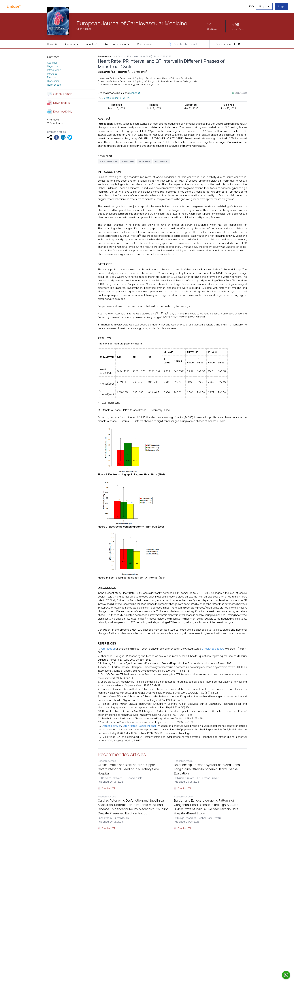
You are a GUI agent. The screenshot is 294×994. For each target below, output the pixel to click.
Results (51, 77)
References (54, 84)
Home (50, 44)
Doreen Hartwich (111, 725)
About (89, 44)
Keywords (52, 66)
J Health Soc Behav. (213, 648)
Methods (52, 73)
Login (281, 6)
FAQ (251, 6)
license (133, 93)
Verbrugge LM (108, 648)
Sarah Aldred (130, 725)
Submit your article (226, 44)
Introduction (54, 70)
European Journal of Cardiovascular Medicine (132, 23)
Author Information (115, 44)
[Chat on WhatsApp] (286, 975)
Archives (70, 44)
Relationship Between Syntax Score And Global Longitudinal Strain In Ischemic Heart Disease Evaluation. (207, 769)
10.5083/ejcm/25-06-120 (116, 98)
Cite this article (63, 94)
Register (264, 6)
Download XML (62, 111)
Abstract (52, 62)
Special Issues (145, 44)
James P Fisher (147, 725)
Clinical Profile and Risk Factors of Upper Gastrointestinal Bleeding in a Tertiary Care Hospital (128, 769)
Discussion (53, 81)
